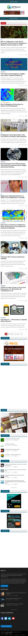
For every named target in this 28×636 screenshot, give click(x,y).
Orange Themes (9, 633)
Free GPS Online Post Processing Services (12, 449)
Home (2, 634)
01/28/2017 (22, 85)
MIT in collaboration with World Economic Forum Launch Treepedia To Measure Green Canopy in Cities (14, 43)
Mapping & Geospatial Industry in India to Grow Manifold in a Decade (13, 196)
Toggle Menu (14, 1)
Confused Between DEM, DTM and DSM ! (12, 438)
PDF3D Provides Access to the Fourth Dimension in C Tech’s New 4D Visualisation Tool (13, 289)
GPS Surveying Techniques (10, 444)
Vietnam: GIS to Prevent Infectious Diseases (12, 257)
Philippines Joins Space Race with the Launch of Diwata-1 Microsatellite (14, 135)
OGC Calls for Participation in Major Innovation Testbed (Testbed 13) (13, 74)
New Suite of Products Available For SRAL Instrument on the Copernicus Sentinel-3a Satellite (13, 226)
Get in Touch (4, 585)
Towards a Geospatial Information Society (13, 598)
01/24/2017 (22, 268)
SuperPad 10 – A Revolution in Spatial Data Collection (14, 320)
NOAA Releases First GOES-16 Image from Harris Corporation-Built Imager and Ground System (13, 165)
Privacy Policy (17, 634)
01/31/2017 (22, 54)
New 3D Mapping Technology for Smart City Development (12, 105)
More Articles (14, 487)
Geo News (6, 634)
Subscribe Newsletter (6, 626)
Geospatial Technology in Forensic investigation (14, 603)
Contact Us (23, 634)
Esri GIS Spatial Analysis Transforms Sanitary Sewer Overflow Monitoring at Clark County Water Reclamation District (15, 481)
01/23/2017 (22, 300)
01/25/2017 (22, 177)
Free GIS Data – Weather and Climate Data (13, 454)
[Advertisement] (14, 550)
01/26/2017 (22, 116)
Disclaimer (11, 634)
